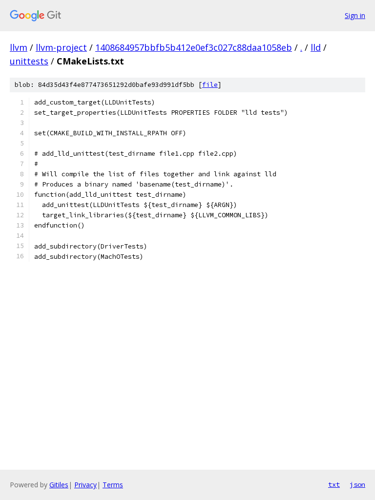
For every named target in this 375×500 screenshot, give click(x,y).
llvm (18, 47)
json (357, 484)
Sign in (355, 15)
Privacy (85, 484)
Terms (113, 484)
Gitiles (58, 484)
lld (316, 47)
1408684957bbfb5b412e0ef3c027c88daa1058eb (193, 47)
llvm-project (61, 47)
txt (334, 484)
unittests (29, 61)
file (210, 85)
